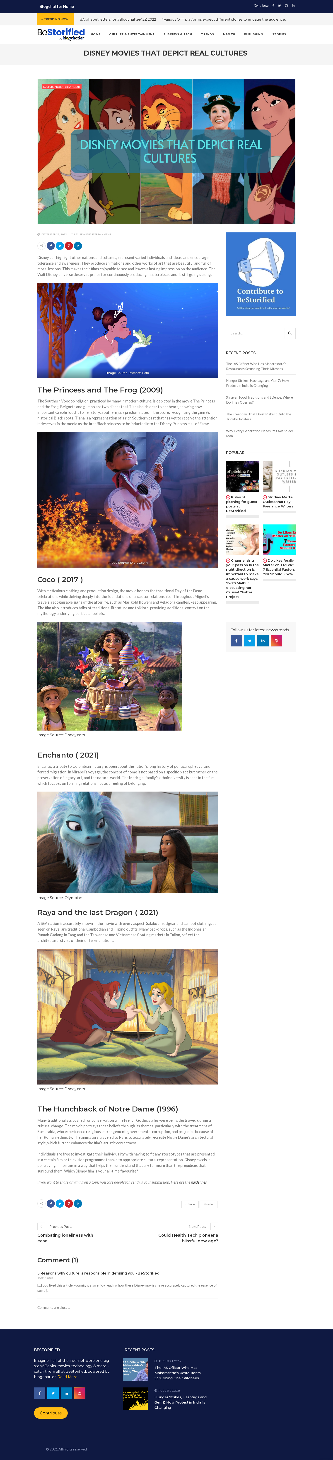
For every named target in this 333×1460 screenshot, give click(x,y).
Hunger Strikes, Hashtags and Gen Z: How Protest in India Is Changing (257, 383)
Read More (67, 1377)
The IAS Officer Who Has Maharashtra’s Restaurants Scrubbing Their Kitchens (256, 366)
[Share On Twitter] (60, 246)
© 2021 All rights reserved (66, 1449)
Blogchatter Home (57, 6)
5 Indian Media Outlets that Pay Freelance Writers (278, 501)
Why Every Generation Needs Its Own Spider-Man (260, 433)
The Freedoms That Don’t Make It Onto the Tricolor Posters (258, 416)
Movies (208, 1204)
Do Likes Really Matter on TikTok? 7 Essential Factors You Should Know (279, 567)
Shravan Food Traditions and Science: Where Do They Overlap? (259, 400)
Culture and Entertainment (61, 86)
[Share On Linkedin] (78, 246)
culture (190, 1204)
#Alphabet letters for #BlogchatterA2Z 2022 (118, 19)
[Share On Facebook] (51, 246)
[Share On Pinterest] (69, 246)
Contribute (261, 5)
